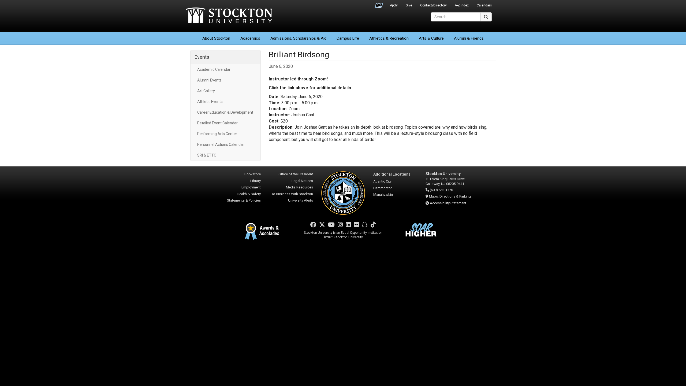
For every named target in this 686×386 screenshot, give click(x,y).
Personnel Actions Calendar (220, 144)
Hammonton (383, 188)
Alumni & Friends (469, 38)
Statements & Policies (244, 200)
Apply (394, 5)
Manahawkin (383, 194)
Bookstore (252, 174)
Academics (250, 38)
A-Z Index (462, 5)
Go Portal (379, 4)
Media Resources (299, 187)
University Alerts (300, 200)
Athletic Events (210, 101)
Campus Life (348, 38)
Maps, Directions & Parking (450, 196)
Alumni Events (209, 80)
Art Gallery (206, 91)
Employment (251, 187)
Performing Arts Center (217, 134)
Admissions (298, 38)
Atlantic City (382, 181)
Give (409, 5)
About (216, 38)
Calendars (484, 5)
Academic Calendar (213, 69)
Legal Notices (302, 181)
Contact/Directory (433, 5)
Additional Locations (392, 174)
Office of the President (295, 174)
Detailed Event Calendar (217, 123)
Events (202, 57)
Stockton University (229, 16)
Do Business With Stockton (292, 194)
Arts (431, 38)
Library (255, 181)
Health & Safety (249, 194)
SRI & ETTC (206, 155)
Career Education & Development (225, 112)
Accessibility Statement (448, 203)
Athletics (389, 38)
